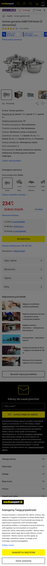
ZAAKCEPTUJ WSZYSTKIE (23, 552)
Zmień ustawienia (23, 560)
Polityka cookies (8, 545)
